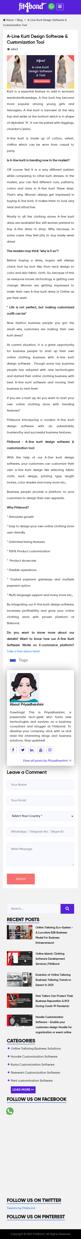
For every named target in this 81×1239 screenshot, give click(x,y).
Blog (20, 20)
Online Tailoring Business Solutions (36, 1048)
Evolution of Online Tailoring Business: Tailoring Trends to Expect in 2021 (53, 980)
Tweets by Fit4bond (21, 1208)
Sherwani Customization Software (35, 1072)
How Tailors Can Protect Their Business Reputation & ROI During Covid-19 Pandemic (54, 1001)
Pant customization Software (32, 1080)
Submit (21, 879)
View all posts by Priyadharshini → (47, 760)
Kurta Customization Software (32, 1064)
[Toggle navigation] (60, 7)
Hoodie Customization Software (34, 1056)
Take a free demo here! (23, 651)
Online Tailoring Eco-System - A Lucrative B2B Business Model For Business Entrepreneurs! (54, 935)
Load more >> (23, 1089)
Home (10, 20)
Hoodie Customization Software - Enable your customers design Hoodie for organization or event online (54, 1025)
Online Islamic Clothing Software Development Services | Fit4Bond (50, 958)
